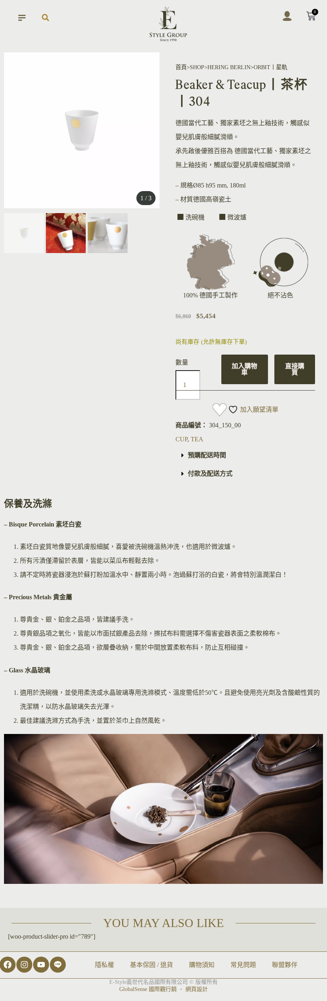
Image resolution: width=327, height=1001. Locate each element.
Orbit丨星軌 (270, 67)
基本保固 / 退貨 (151, 964)
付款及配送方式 (210, 473)
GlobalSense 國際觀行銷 (148, 989)
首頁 (181, 67)
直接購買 (294, 369)
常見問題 (243, 964)
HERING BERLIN (228, 67)
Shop (197, 67)
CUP (181, 439)
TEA (197, 439)
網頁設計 (196, 989)
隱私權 (104, 964)
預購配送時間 (207, 455)
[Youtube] (41, 965)
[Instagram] (24, 965)
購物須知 (202, 964)
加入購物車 (244, 369)
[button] (45, 17)
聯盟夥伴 (284, 964)
